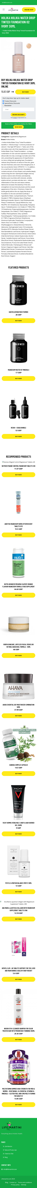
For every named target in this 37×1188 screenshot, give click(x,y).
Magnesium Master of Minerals (18, 370)
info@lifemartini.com (7, 2)
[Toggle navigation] (3, 9)
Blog (6, 1157)
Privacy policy (15, 1185)
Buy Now (25, 92)
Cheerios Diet (9, 1154)
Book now (18, 127)
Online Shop (28, 10)
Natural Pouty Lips (11, 1150)
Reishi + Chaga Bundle (18, 428)
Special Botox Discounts (12, 103)
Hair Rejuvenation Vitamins (18, 312)
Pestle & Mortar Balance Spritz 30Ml (18, 883)
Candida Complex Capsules (18, 765)
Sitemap (23, 1185)
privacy (15, 117)
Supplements (14, 137)
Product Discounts (10, 101)
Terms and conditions (25, 1182)
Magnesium (22, 137)
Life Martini (8, 1146)
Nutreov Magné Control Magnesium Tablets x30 (18, 466)
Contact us (13, 1182)
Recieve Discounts (18, 114)
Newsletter (8, 105)
